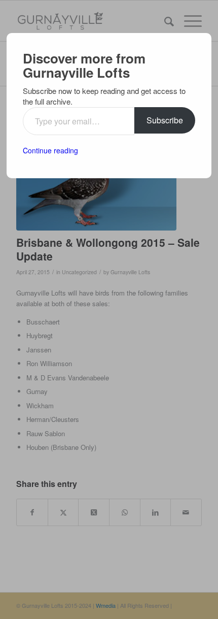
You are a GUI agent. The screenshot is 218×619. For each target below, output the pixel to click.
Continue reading (50, 150)
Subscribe (165, 120)
